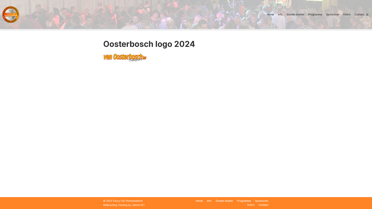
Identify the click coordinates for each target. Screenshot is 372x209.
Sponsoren (332, 14)
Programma (315, 14)
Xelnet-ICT (138, 205)
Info (280, 14)
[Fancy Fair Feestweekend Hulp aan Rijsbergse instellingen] (11, 14)
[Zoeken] (367, 14)
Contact (359, 14)
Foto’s (346, 14)
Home (270, 14)
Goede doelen (295, 14)
